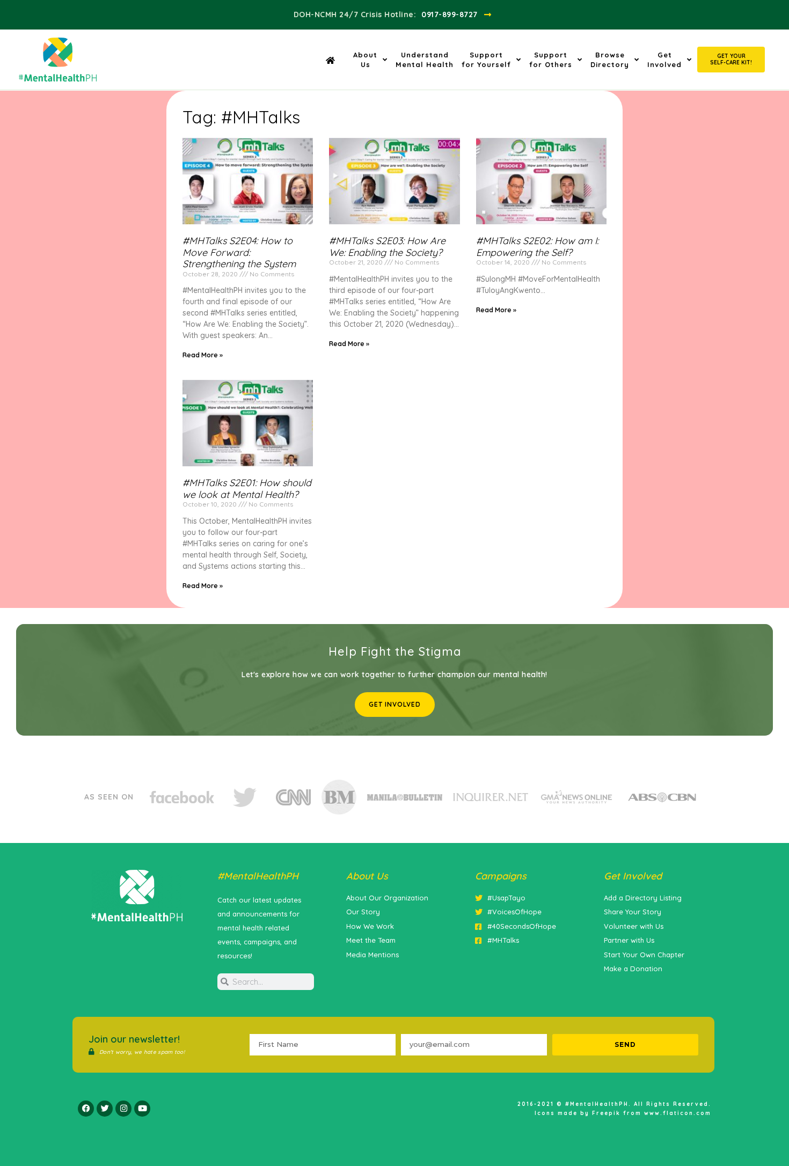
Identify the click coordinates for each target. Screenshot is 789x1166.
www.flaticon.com (677, 1113)
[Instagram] (123, 1109)
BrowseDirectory (609, 59)
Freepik (606, 1113)
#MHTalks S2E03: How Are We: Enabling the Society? (387, 246)
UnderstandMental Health (425, 59)
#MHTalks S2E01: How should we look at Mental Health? (246, 488)
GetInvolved (664, 59)
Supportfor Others (550, 59)
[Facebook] (86, 1109)
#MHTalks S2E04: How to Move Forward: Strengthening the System (239, 252)
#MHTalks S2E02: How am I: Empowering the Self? (537, 246)
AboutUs (365, 59)
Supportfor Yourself (486, 59)
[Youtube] (142, 1109)
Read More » (202, 355)
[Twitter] (105, 1109)
